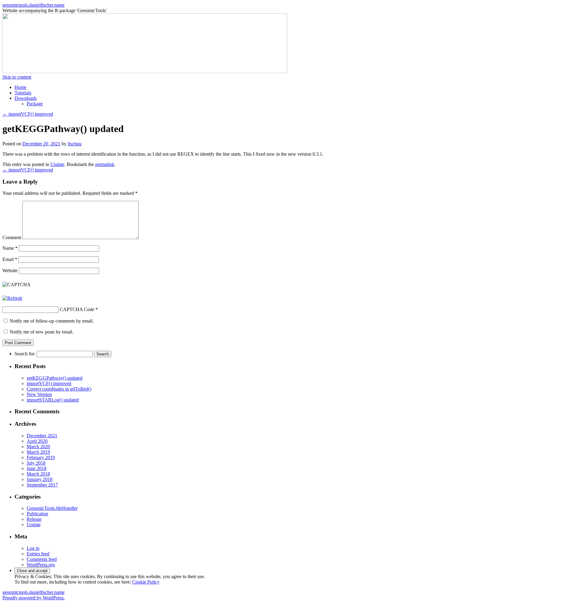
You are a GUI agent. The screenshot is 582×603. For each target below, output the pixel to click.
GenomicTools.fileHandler (52, 508)
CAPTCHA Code (77, 309)
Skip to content (16, 77)
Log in (33, 548)
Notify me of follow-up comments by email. (52, 321)
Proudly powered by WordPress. (33, 597)
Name (10, 248)
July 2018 (36, 463)
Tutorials (23, 92)
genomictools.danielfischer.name (33, 5)
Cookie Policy (145, 581)
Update (57, 164)
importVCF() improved (27, 114)
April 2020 (37, 441)
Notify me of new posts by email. (41, 331)
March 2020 (38, 446)
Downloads (26, 98)
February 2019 (41, 457)
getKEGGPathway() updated (54, 378)
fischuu (75, 143)
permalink (104, 164)
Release (34, 519)
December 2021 (42, 435)
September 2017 (42, 484)
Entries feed (38, 553)
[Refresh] (12, 298)
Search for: (25, 353)
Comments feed (42, 559)
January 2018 (39, 479)
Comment (11, 237)
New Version (39, 394)
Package (35, 103)
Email (9, 259)
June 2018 (36, 468)
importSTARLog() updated (53, 399)
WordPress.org (41, 564)
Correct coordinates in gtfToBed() (59, 388)
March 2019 (38, 452)
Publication (37, 513)
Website (10, 270)
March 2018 (38, 473)
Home (20, 87)
